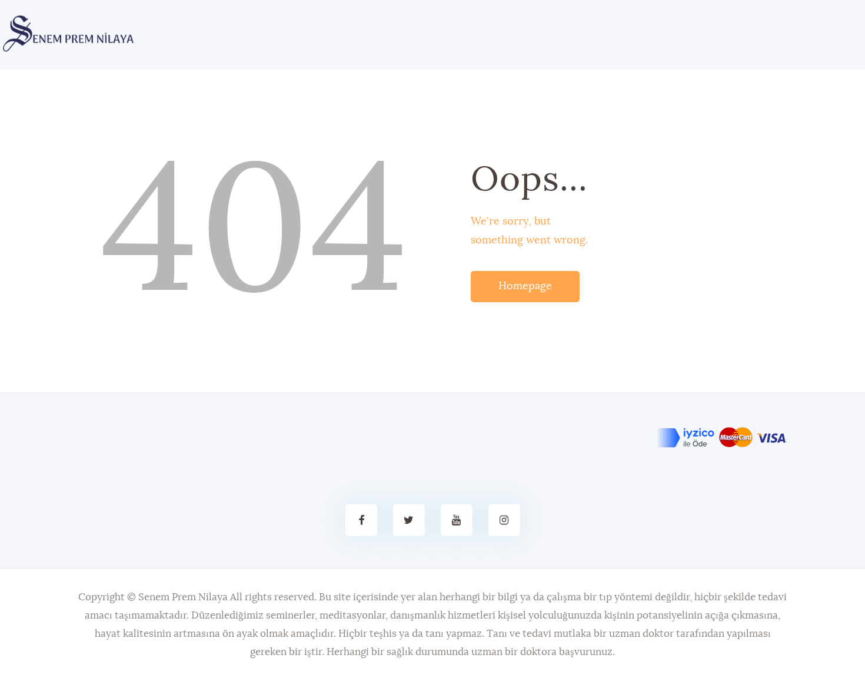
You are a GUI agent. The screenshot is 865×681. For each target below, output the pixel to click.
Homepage (525, 286)
